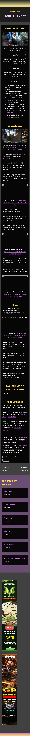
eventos (11, 456)
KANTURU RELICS (8, 158)
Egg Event (5, 469)
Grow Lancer (8, 491)
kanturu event (19, 456)
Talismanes (8, 518)
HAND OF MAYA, (10, 100)
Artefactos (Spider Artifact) (14, 558)
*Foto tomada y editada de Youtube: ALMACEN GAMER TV (15, 203)
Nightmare (24, 469)
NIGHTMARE (9, 113)
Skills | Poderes (9, 505)
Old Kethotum (9, 545)
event (5, 456)
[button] (15, 734)
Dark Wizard (8, 531)
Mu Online (15, 11)
